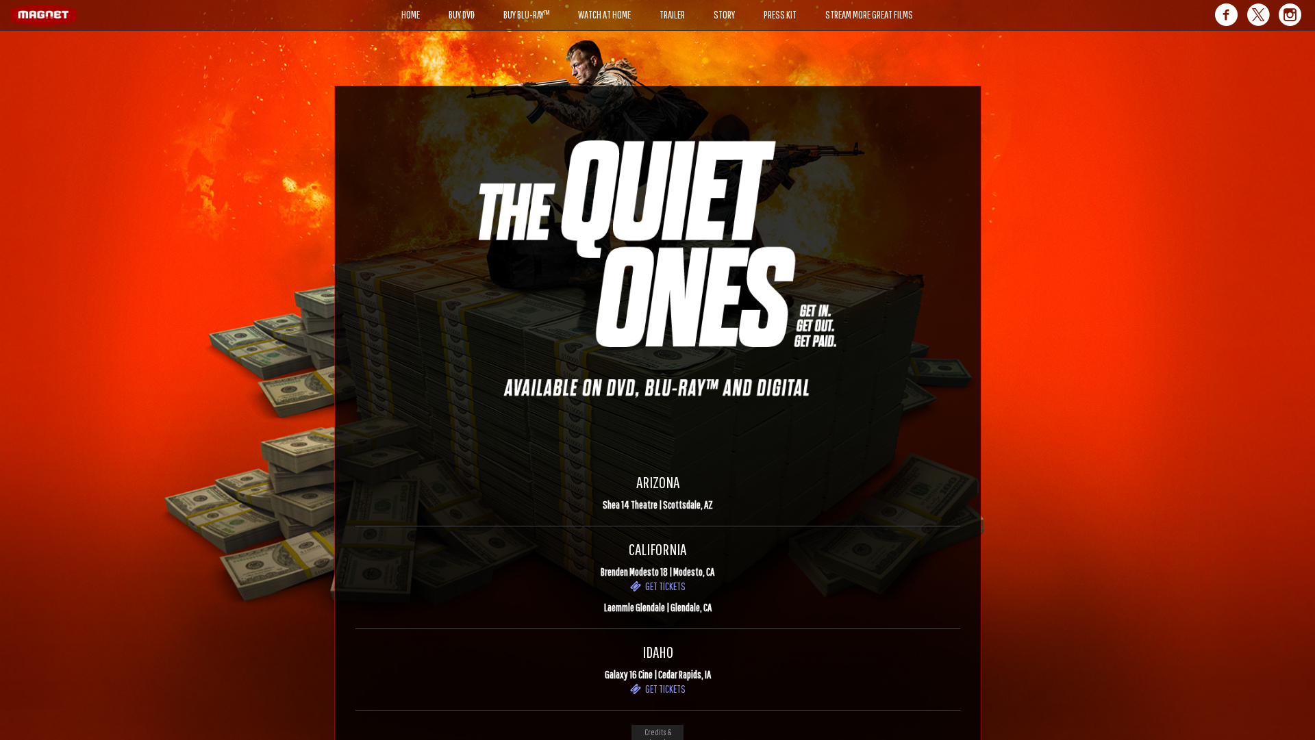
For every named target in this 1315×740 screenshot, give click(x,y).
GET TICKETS (663, 586)
